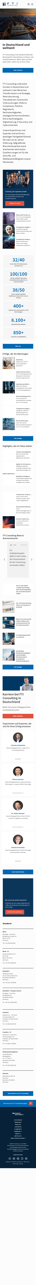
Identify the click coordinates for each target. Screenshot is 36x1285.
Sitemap (21, 1163)
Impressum (8, 1161)
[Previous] (5, 559)
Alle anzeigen (18, 667)
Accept (18, 1281)
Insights (18, 1124)
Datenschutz (27, 1161)
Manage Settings (18, 1275)
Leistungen (18, 1120)
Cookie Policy (15, 1163)
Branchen (18, 1122)
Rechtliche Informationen (17, 1161)
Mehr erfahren (18, 70)
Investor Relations (18, 1138)
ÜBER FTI (18, 1134)
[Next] (31, 559)
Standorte (18, 1129)
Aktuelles (18, 1136)
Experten (18, 1127)
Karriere (17, 1131)
